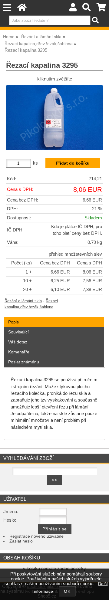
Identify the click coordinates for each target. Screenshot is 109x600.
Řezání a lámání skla (23, 301)
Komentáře (18, 351)
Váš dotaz (17, 341)
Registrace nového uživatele (36, 536)
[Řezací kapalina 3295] (54, 117)
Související (18, 332)
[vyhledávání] (87, 9)
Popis (13, 322)
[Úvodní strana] (22, 9)
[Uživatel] (73, 9)
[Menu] (7, 7)
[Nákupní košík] (101, 9)
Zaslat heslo (21, 541)
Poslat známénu (23, 361)
